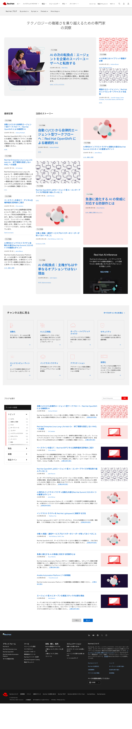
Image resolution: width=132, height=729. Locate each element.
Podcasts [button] (43, 11)
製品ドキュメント (103, 4)
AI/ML (51, 84)
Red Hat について (93, 663)
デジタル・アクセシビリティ (58, 700)
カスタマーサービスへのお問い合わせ (75, 650)
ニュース (111, 663)
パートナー (14, 439)
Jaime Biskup (19, 251)
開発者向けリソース (29, 654)
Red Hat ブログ (11, 11)
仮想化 (103, 362)
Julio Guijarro (53, 278)
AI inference (39, 243)
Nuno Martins (100, 208)
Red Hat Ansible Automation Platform (10, 655)
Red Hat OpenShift (8, 652)
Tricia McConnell (53, 578)
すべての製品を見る (8, 659)
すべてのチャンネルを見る (113, 313)
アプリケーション (77, 363)
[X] (102, 636)
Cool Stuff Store (91, 694)
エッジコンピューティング (20, 364)
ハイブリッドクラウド (59, 84)
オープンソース (15, 427)
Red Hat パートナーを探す (31, 657)
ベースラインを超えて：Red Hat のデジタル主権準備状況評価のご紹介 (65, 448)
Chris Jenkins (19, 206)
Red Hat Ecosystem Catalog (32, 659)
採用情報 (111, 673)
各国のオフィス (37, 694)
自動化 (12, 332)
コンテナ (13, 430)
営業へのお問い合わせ (73, 646)
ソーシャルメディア (72, 658)
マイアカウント (28, 649)
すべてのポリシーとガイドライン (41, 700)
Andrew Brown (115, 64)
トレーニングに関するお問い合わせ (75, 654)
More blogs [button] (54, 11)
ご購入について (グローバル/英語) (54, 650)
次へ (87, 620)
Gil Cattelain (19, 168)
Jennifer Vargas (115, 97)
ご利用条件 (28, 700)
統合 (12, 442)
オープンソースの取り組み (116, 666)
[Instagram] (106, 636)
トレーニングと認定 (29, 646)
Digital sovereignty (107, 67)
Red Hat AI (6, 646)
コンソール (92, 4)
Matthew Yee (52, 516)
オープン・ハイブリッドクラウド (80, 332)
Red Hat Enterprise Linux (10, 649)
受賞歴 (106, 656)
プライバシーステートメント (16, 700)
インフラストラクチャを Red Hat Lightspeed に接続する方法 (61, 513)
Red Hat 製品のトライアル (52, 646)
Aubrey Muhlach (20, 132)
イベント (29, 694)
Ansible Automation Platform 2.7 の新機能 (54, 575)
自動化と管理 (11, 268)
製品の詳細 (104, 272)
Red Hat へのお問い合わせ (49, 694)
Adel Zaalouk (51, 598)
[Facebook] (98, 636)
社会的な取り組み (114, 670)
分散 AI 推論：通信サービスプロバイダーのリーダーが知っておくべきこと (67, 534)
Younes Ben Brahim (110, 99)
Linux (5, 190)
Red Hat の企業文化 (93, 666)
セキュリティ (99, 212)
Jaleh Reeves (50, 196)
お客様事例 (91, 670)
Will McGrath (119, 99)
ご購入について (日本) (51, 653)
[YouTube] (93, 636)
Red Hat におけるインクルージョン (76, 694)
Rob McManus (52, 239)
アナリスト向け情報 (93, 673)
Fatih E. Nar (60, 239)
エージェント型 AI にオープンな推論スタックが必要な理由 (60, 596)
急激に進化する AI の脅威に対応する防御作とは (56, 554)
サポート (112, 4)
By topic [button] (34, 11)
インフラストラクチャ (49, 363)
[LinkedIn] (89, 636)
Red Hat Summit (101, 694)
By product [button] (23, 11)
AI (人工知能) (45, 332)
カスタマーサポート (29, 652)
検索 (125, 398)
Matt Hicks (65, 68)
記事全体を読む (92, 417)
